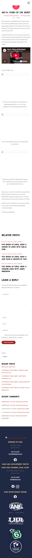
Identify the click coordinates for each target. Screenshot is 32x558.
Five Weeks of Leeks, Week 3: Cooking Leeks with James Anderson (14, 268)
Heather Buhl (5, 401)
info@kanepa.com (15, 479)
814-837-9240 (15, 451)
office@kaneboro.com (15, 454)
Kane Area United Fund (8, 367)
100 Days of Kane (8, 15)
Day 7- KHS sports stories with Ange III (15, 223)
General (16, 15)
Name (5, 317)
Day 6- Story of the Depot (16, 12)
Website (5, 330)
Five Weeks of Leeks (11, 241)
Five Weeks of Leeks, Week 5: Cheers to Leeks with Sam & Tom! (14, 246)
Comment (6, 294)
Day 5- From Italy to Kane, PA (14, 220)
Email (5, 324)
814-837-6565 (15, 477)
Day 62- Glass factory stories (19, 401)
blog (3, 241)
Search (4, 353)
